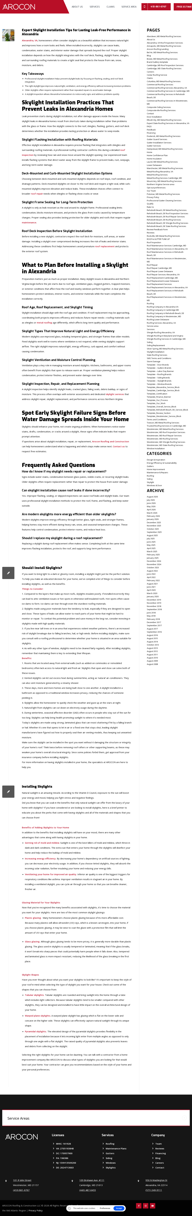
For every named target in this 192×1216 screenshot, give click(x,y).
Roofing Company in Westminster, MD (164, 316)
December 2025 (154, 522)
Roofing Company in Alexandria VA (162, 306)
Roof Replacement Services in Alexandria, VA (167, 287)
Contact (150, 113)
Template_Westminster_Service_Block (164, 416)
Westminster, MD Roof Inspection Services (166, 432)
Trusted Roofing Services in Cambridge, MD (166, 425)
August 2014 (152, 641)
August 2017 (152, 628)
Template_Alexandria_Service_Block (163, 387)
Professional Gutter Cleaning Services (164, 200)
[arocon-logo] (18, 7)
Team (158, 1143)
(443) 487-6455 (87, 1190)
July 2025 (151, 538)
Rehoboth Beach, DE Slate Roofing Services (166, 226)
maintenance (29, 222)
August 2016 (152, 635)
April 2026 (151, 509)
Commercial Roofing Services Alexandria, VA (167, 87)
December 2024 (154, 561)
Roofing (150, 303)
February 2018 (153, 619)
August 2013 (152, 648)
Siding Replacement (156, 345)
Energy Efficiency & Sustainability (162, 463)
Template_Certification (157, 393)
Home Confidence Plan (157, 155)
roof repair (36, 193)
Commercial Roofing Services (160, 84)
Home (149, 152)
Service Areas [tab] (18, 1118)
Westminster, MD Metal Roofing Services (165, 429)
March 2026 (152, 512)
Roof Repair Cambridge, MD (159, 268)
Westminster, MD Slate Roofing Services (165, 445)
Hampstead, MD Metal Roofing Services (165, 149)
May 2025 (151, 545)
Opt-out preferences (156, 187)
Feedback (151, 129)
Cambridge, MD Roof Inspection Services (165, 65)
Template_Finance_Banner (159, 396)
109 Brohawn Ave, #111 (91, 1180)
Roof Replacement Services (159, 284)
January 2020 (153, 596)
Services (151, 329)
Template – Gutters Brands (159, 368)
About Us (151, 39)
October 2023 (153, 567)
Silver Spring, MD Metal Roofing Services (165, 348)
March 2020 (152, 593)
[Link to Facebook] (138, 1205)
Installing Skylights (37, 787)
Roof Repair (152, 265)
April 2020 (151, 590)
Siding (149, 342)
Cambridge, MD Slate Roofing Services (164, 68)
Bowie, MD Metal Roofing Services (162, 58)
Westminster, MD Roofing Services (162, 438)
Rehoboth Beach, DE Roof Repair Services (166, 216)
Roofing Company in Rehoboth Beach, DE (165, 313)
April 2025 (151, 548)
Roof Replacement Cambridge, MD (162, 277)
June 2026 (151, 503)
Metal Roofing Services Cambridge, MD (164, 178)
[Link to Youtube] (152, 1205)
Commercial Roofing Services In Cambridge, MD (168, 91)
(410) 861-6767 (21, 1190)
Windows (111, 1162)
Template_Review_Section (159, 413)
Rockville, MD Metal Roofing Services (163, 236)
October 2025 (153, 529)
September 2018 (154, 609)
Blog (149, 55)
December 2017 (154, 622)
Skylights (111, 1167)
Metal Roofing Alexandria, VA (160, 171)
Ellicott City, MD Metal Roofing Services (164, 120)
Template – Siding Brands (158, 377)
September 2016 (154, 632)
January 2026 (153, 519)
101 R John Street (22, 1180)
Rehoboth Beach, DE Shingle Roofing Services (167, 223)
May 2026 (151, 506)
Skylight (150, 482)
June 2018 (151, 612)
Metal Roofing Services (157, 174)
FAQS (149, 126)
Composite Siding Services (159, 107)
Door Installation (154, 116)
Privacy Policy (153, 197)
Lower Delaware (154, 165)
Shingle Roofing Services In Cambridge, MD (166, 339)
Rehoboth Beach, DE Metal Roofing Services (167, 210)
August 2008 (152, 664)
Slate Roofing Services (157, 355)
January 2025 (153, 558)
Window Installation (156, 448)
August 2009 (152, 660)
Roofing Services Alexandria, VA (161, 322)
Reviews (150, 232)
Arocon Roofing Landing (157, 49)
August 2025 (152, 535)
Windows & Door (154, 485)
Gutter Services (154, 145)
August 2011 (152, 654)
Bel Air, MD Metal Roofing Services (162, 52)
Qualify (150, 203)
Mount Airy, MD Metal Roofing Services (164, 181)
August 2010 (152, 657)
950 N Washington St (156, 1180)
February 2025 (153, 554)
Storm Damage (153, 361)
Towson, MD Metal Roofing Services (163, 422)
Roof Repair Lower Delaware (160, 271)
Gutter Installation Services (159, 142)
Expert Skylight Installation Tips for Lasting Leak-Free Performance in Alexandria (76, 32)
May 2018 (151, 615)
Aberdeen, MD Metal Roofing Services (164, 36)
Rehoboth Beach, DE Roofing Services (164, 219)
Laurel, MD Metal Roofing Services (162, 161)
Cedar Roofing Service (157, 75)
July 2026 (151, 500)
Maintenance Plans (116, 1148)
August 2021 (152, 583)
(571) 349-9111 (154, 1190)
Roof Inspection (154, 242)
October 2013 (153, 644)
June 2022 (151, 574)
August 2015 (152, 638)
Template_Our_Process (157, 400)
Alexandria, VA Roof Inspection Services (165, 42)
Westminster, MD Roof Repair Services (164, 435)
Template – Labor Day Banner (160, 371)
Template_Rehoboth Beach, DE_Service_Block (167, 409)
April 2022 (151, 577)
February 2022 (153, 580)
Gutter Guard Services (157, 139)
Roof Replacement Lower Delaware (163, 281)
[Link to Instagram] (145, 1205)
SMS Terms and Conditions (159, 358)
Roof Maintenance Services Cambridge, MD (166, 245)
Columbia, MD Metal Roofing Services (164, 81)
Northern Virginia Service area (160, 184)
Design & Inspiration (156, 459)
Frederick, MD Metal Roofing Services (163, 136)
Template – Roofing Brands (159, 374)
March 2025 (152, 551)
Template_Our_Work (156, 403)
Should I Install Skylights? (42, 568)
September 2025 (154, 532)
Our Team (151, 190)
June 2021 (151, 586)
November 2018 (154, 606)
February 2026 (153, 516)
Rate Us (150, 207)
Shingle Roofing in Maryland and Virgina (165, 335)
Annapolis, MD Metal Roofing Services (164, 46)
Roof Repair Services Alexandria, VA (163, 274)
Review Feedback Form (157, 229)
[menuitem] (77, 7)
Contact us (119, 446)
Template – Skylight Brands (159, 380)
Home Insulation (154, 158)
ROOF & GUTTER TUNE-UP (158, 239)
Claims (150, 78)
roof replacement (104, 246)
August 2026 (152, 496)
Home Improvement (156, 469)
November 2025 (154, 525)
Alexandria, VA (30, 40)
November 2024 (154, 564)
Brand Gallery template (157, 62)
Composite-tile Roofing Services (161, 110)
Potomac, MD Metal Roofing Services (163, 194)
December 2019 (154, 599)
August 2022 (152, 570)
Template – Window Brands (159, 384)
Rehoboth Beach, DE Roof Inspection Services (167, 213)
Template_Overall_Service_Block (161, 406)
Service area (152, 326)
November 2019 (154, 603)
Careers (150, 71)
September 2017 (154, 625)
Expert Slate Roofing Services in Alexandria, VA (168, 123)
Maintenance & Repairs (157, 472)
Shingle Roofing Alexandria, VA (161, 332)
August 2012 (152, 651)
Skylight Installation (155, 351)
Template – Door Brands (158, 364)
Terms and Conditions (157, 419)
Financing (151, 132)
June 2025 (151, 541)
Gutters (150, 466)
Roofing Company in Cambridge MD (163, 310)
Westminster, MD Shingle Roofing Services (166, 442)
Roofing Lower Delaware (158, 319)
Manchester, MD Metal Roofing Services (165, 168)
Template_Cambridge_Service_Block (163, 390)
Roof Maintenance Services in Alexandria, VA (167, 248)
